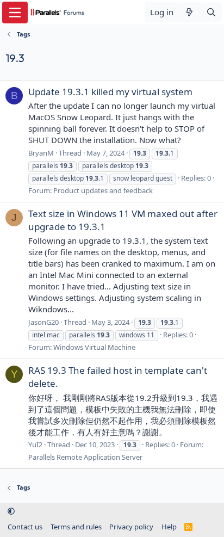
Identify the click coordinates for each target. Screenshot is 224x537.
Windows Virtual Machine (94, 347)
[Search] (211, 12)
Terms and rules (76, 527)
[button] (11, 511)
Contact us (25, 527)
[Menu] (15, 12)
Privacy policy (131, 527)
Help (169, 527)
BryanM (41, 153)
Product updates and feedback (103, 190)
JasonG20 (43, 322)
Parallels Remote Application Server (85, 457)
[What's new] (189, 12)
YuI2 (35, 444)
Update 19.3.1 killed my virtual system (110, 91)
